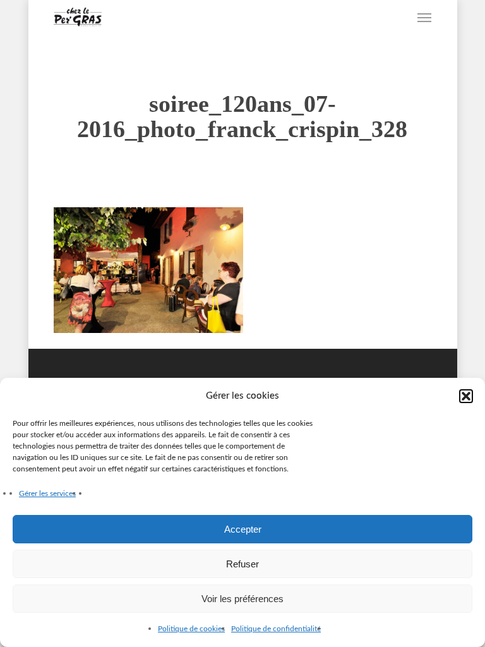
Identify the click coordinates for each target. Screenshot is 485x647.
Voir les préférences (242, 598)
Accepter (242, 529)
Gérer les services (47, 493)
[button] (466, 396)
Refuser (242, 564)
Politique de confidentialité (276, 628)
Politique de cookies (191, 628)
